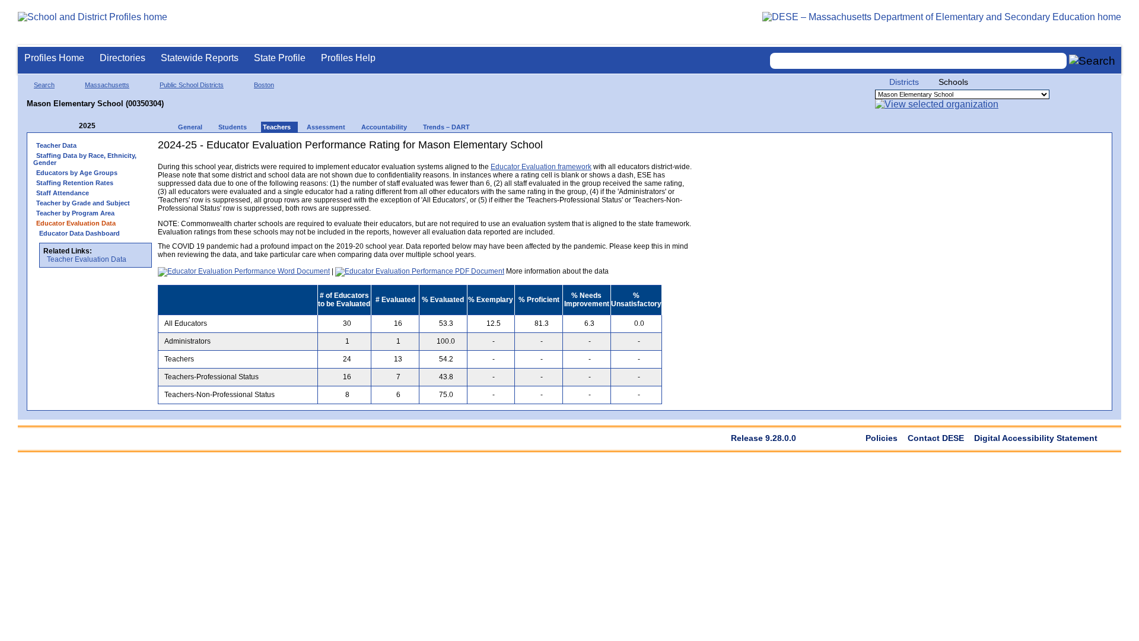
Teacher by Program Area (75, 213)
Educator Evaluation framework (541, 167)
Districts (904, 82)
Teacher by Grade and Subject (83, 203)
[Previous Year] (70, 126)
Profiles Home (54, 58)
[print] (617, 149)
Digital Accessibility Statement (1035, 438)
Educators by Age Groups (76, 172)
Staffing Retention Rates (74, 182)
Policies (882, 438)
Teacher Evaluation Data (86, 259)
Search (44, 84)
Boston (264, 84)
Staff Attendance (62, 192)
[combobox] (918, 61)
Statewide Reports (199, 58)
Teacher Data (56, 145)
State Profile (280, 58)
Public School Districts (192, 84)
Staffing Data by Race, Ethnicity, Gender (84, 159)
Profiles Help (348, 58)
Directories (122, 58)
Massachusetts (107, 84)
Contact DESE (936, 438)
